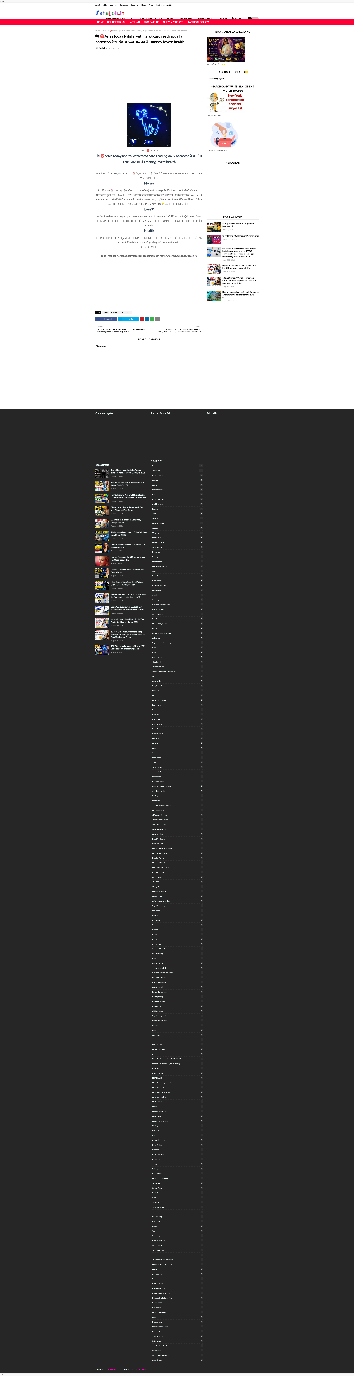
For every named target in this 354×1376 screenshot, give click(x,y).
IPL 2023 (177, 1025)
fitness (177, 1279)
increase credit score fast (177, 1298)
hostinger (177, 796)
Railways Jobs (177, 1169)
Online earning (177, 475)
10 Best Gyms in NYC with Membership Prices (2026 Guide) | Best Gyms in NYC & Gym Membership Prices (239, 280)
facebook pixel (177, 1274)
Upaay (177, 1226)
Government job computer (177, 973)
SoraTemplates (111, 1369)
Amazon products (177, 523)
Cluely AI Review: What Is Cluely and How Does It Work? (127, 570)
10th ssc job (177, 662)
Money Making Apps (177, 1111)
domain (177, 1269)
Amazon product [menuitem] (173, 22)
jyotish (177, 513)
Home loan (177, 729)
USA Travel (177, 1221)
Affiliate (177, 518)
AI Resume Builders (177, 815)
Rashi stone (177, 757)
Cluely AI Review (177, 887)
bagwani (177, 652)
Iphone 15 (177, 1030)
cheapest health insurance (177, 1264)
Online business (177, 499)
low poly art (177, 1307)
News (104, 31)
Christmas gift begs (177, 566)
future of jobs (177, 1283)
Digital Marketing (177, 906)
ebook (177, 628)
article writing (177, 772)
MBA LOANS (177, 1078)
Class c (177, 695)
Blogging (177, 533)
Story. (177, 762)
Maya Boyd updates (177, 1097)
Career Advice (177, 877)
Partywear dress (177, 1154)
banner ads (177, 777)
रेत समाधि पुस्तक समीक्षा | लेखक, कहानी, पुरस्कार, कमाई (240, 236)
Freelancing (177, 944)
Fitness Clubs (177, 930)
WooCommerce (177, 1245)
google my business (177, 791)
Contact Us (124, 5)
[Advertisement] (149, 73)
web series (177, 1350)
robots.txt (177, 1331)
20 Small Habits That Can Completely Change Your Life (126, 521)
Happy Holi (177, 719)
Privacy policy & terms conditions (161, 5)
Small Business (177, 1193)
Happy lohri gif (177, 987)
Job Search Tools (177, 1040)
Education (177, 920)
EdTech (177, 915)
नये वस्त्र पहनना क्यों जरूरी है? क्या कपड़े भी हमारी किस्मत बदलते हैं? (238, 224)
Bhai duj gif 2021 (177, 863)
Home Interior (177, 724)
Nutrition (177, 1149)
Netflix (177, 1135)
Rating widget (177, 1173)
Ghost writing (177, 953)
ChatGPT (177, 882)
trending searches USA (177, 1346)
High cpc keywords (177, 1016)
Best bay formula (177, 858)
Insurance (177, 552)
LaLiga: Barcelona (177, 1049)
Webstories (177, 580)
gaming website (177, 1288)
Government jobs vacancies (177, 633)
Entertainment (177, 490)
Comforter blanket (177, 891)
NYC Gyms (177, 1126)
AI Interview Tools (177, 666)
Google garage (177, 963)
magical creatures (177, 1312)
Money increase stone (177, 1121)
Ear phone (177, 910)
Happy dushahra (177, 609)
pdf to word (177, 800)
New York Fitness (177, 1140)
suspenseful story (177, 1336)
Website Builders (177, 1240)
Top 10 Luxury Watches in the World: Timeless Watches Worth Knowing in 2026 (128, 471)
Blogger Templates (138, 1369)
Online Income (177, 753)
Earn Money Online (177, 700)
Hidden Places (177, 1011)
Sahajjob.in (103, 48)
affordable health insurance (177, 1259)
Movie (177, 485)
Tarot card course (177, 1207)
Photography (177, 557)
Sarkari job (177, 1183)
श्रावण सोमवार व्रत (177, 1360)
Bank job (177, 690)
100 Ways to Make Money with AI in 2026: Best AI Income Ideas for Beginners (128, 647)
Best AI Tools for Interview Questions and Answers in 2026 (128, 546)
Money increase (177, 542)
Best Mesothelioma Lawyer (177, 848)
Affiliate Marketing (177, 829)
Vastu (177, 1231)
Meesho (177, 748)
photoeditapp (177, 1322)
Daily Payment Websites (177, 901)
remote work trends (177, 1326)
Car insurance (177, 614)
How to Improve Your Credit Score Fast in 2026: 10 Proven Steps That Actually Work (128, 496)
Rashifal (114, 312)
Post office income (177, 576)
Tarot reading (125, 312)
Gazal (177, 571)
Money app (177, 1116)
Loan (177, 647)
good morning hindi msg (177, 786)
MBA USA (177, 738)
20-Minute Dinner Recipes (177, 805)
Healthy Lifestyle (177, 1001)
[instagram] (255, 5)
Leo (177, 1054)
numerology (177, 657)
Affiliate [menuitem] (135, 22)
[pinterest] (258, 1369)
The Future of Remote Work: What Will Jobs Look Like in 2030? (129, 533)
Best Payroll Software (177, 853)
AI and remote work (177, 819)
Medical (177, 743)
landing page (177, 590)
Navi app (177, 1130)
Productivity (177, 1159)
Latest (177, 619)
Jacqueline (177, 1035)
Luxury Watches (177, 1073)
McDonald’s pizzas (177, 1102)
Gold (177, 958)
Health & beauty (177, 504)
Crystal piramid (177, 896)
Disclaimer (135, 5)
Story (177, 1197)
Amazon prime (177, 834)
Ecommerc (177, 705)
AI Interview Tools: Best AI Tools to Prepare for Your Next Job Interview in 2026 (128, 595)
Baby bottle (177, 681)
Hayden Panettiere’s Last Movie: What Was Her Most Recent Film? (128, 558)
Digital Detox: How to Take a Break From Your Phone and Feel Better (127, 508)
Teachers (177, 1212)
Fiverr (177, 934)
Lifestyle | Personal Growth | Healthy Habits (177, 1059)
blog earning (177, 561)
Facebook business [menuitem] (198, 22)
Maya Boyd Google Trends (177, 1083)
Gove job (177, 714)
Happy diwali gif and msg (177, 643)
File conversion (177, 925)
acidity (177, 1255)
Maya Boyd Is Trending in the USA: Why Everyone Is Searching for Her (127, 583)
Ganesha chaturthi (177, 949)
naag (177, 1317)
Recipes (177, 509)
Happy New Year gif (177, 982)
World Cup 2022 (177, 1250)
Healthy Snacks (177, 1006)
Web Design (177, 1236)
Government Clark (177, 968)
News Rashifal (177, 1145)
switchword (177, 1341)
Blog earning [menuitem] (151, 22)
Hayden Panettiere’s (177, 992)
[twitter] (250, 5)
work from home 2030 (177, 1355)
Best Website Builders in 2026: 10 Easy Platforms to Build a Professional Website (127, 608)
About (97, 5)
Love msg (177, 1068)
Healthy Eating (177, 996)
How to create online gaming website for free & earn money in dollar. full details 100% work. (240, 295)
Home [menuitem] (100, 22)
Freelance (177, 939)
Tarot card (177, 1202)
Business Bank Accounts (177, 867)
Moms (177, 1106)
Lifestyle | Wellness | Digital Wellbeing (177, 1063)
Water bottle (177, 767)
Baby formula (177, 686)
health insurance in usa (177, 1293)
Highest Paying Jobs (177, 1020)
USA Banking (177, 1217)
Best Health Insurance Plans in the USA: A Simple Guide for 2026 (127, 483)
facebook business (177, 585)
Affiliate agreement (110, 5)
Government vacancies (177, 604)
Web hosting (177, 547)
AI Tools (177, 528)
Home (143, 5)
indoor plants (177, 1302)
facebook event (177, 781)
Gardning (177, 600)
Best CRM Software (177, 839)
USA (177, 494)
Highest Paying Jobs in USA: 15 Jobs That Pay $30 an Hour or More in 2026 (239, 266)
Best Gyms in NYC (177, 843)
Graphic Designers (177, 977)
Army (177, 676)
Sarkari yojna (177, 1188)
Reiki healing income (177, 1178)
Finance (177, 710)
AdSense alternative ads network (177, 671)
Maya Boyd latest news (177, 1092)
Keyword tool (177, 1044)
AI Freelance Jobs (177, 810)
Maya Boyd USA (177, 1087)
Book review (177, 537)
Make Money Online (177, 623)
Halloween (177, 638)
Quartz (177, 1164)
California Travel (177, 872)
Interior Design (177, 734)
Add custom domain (177, 824)
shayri (177, 595)
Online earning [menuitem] (116, 22)
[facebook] (246, 5)
